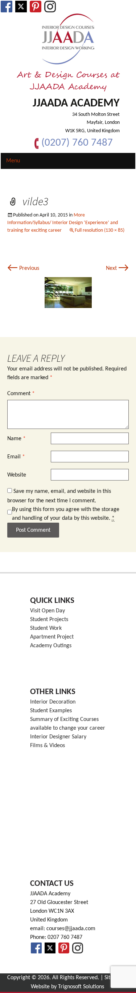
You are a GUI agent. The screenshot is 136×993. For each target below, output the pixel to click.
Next (117, 268)
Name (16, 439)
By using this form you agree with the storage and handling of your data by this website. (65, 514)
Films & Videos (47, 746)
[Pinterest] (35, 6)
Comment (21, 394)
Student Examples (51, 711)
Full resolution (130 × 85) (99, 230)
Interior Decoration (52, 702)
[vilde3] (68, 292)
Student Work (46, 628)
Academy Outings (50, 646)
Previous (23, 268)
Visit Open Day (47, 611)
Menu (13, 161)
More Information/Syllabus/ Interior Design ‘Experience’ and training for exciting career (62, 222)
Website (16, 475)
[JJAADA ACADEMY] (68, 39)
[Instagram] (50, 6)
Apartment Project (52, 637)
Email (16, 457)
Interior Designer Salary (58, 737)
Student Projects (49, 620)
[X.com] (21, 6)
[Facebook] (6, 6)
